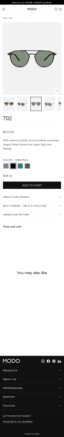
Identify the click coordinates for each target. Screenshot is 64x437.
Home (5, 18)
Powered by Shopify (32, 434)
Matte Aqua (20, 166)
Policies (9, 405)
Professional (13, 387)
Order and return (16, 214)
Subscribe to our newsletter (18, 421)
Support (9, 396)
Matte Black (13, 166)
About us (9, 379)
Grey (27, 166)
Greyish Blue (6, 166)
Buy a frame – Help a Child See (25, 205)
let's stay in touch (16, 415)
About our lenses (16, 196)
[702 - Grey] (14, 249)
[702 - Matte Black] (8, 249)
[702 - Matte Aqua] (11, 249)
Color (15, 159)
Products (10, 370)
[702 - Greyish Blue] (5, 249)
